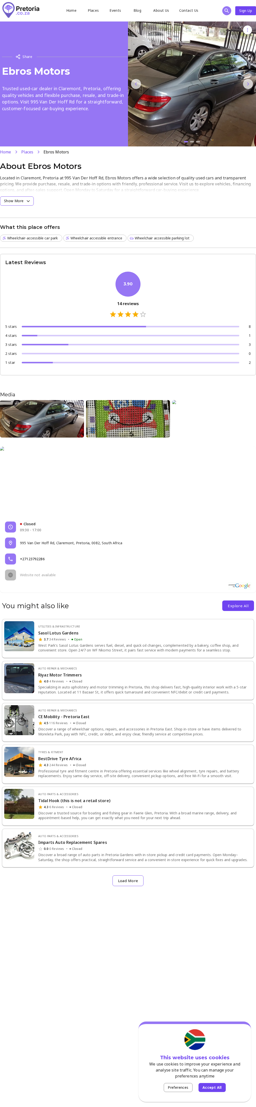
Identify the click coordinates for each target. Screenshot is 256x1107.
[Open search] (226, 10)
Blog (138, 10)
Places (93, 10)
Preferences (178, 1087)
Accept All (212, 1087)
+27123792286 (32, 558)
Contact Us (188, 10)
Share (27, 56)
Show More (14, 200)
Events (115, 10)
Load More (128, 880)
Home (71, 10)
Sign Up (245, 10)
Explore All (238, 605)
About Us (161, 10)
